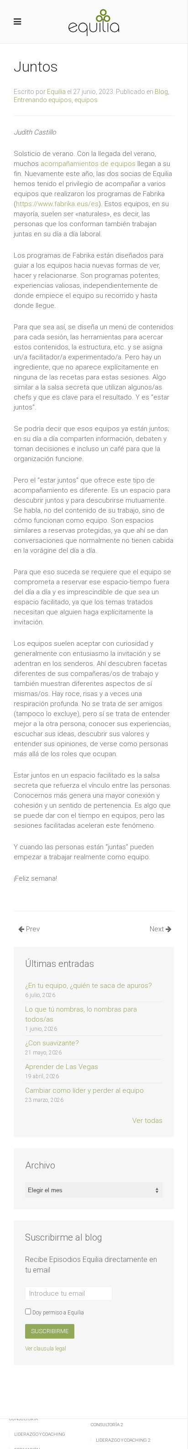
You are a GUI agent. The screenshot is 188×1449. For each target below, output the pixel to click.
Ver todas (147, 1121)
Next (158, 929)
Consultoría (23, 1418)
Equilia (56, 91)
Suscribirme (49, 1331)
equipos (86, 100)
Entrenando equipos (43, 100)
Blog (161, 91)
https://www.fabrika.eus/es (57, 204)
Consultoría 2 (107, 1424)
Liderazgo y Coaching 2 (123, 1440)
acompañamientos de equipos (88, 164)
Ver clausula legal (45, 1348)
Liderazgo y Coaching (39, 1434)
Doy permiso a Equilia (57, 1312)
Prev (32, 929)
